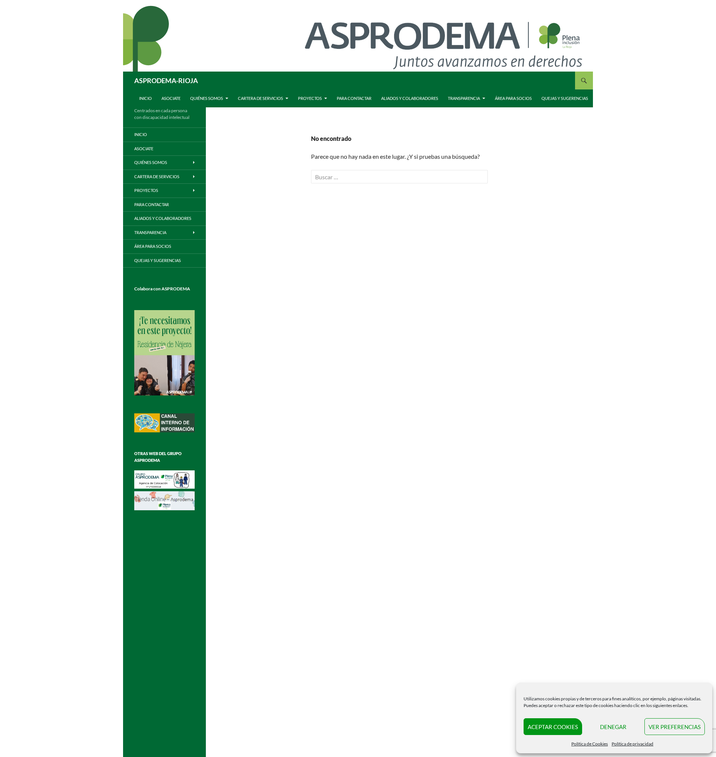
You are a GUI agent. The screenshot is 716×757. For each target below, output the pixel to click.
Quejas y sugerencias (564, 98)
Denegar (613, 726)
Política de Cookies (589, 744)
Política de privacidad (632, 744)
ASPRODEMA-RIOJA (166, 80)
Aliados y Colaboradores (409, 98)
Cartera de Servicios (260, 98)
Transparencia (464, 98)
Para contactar (354, 98)
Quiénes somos (206, 98)
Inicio (145, 98)
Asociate (170, 98)
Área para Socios (513, 98)
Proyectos (310, 98)
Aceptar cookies (553, 726)
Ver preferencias (675, 726)
